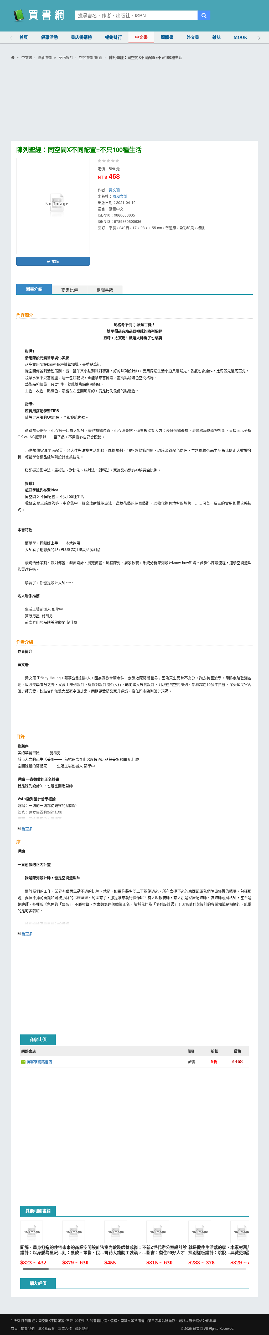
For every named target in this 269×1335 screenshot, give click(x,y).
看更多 (27, 828)
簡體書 (167, 37)
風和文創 (119, 196)
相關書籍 (104, 290)
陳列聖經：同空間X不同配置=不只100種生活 (55, 1320)
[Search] (204, 15)
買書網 (198, 1328)
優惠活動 (49, 37)
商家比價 (69, 290)
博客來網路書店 (38, 1061)
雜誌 (216, 37)
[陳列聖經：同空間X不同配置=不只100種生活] (56, 205)
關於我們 (28, 1328)
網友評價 (38, 1283)
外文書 (193, 37)
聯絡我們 (82, 1328)
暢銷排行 (113, 37)
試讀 (54, 261)
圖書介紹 (34, 289)
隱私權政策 (46, 1328)
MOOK (240, 37)
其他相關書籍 (38, 1211)
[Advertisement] (134, 101)
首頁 (23, 37)
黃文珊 (114, 189)
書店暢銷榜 (81, 37)
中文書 (141, 37)
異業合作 (65, 1328)
